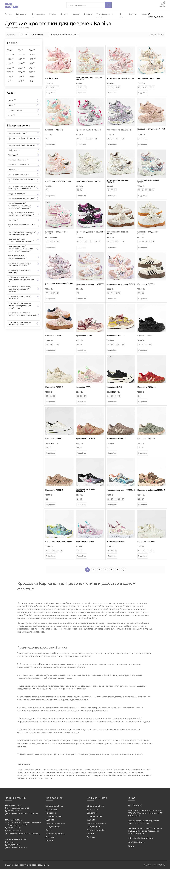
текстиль (13, 220)
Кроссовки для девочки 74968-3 (151, 130)
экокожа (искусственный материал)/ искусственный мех (22, 315)
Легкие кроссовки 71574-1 (148, 78)
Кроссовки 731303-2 (54, 387)
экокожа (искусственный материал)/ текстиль (19, 323)
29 (96, 139)
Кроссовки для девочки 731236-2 (117, 181)
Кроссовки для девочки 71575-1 (121, 284)
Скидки (64, 14)
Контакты (132, 14)
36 (81, 190)
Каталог (52, 14)
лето (11, 115)
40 (119, 396)
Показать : (10, 35)
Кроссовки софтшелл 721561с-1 (59, 541)
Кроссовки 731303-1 (146, 336)
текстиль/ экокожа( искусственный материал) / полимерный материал (20, 248)
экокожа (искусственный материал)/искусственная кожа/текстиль (19, 305)
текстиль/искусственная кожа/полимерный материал (22, 233)
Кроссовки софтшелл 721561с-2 (151, 490)
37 (143, 139)
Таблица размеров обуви (105, 15)
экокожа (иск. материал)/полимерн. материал (19, 264)
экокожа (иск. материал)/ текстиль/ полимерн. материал (22, 279)
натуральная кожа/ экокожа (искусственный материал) (21, 214)
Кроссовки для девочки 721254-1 (56, 233)
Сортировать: (38, 35)
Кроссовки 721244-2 (54, 130)
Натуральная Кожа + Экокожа (21, 139)
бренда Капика (37, 769)
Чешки (49, 840)
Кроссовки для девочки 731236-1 (148, 181)
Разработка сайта (150, 865)
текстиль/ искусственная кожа (22, 226)
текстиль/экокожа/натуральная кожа (17, 257)
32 (112, 190)
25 (54, 87)
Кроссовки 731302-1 (146, 438)
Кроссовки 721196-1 (53, 336)
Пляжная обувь (53, 816)
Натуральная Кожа (17, 133)
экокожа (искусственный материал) (19, 297)
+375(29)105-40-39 (13, 845)
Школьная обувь (54, 806)
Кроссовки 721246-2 (85, 541)
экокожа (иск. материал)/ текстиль (19, 271)
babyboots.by (19, 865)
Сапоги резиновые (55, 823)
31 (108, 190)
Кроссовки (51, 813)
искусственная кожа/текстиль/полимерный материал (22, 187)
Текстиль (13, 155)
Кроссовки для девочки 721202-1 (148, 233)
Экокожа (13, 169)
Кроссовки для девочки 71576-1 (90, 284)
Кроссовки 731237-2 (115, 336)
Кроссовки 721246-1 (115, 541)
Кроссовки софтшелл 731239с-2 (121, 490)
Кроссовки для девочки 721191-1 (59, 284)
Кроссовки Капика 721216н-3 (119, 130)
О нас (121, 15)
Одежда (50, 820)
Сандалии (92, 813)
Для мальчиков (38, 14)
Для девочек (21, 14)
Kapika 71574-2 (51, 78)
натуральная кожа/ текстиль (21, 198)
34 (47, 190)
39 (146, 139)
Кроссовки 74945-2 (54, 438)
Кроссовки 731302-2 (54, 490)
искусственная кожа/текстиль (21, 180)
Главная (8, 14)
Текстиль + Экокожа (18, 160)
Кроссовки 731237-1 (84, 336)
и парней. (146, 769)
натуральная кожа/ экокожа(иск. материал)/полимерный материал (19, 205)
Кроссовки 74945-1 (115, 387)
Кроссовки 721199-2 (146, 541)
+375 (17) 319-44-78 (14, 830)
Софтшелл (14, 150)
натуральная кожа (17, 193)
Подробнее (50, 93)
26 (78, 87)
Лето (11, 105)
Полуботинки (53, 827)
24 (50, 87)
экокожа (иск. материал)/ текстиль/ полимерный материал (19, 289)
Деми (12, 100)
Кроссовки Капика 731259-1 (88, 181)
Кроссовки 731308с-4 (146, 387)
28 (85, 87)
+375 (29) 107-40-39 (14, 828)
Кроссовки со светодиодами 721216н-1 (89, 78)
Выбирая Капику (89, 775)
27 (58, 87)
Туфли (49, 830)
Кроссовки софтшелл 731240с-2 (85, 490)
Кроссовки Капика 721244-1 (88, 130)
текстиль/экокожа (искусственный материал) (21, 240)
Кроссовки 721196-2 (146, 284)
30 (47, 139)
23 (47, 87)
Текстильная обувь (55, 833)
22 (78, 396)
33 (78, 190)
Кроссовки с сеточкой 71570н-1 (120, 78)
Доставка (88, 14)
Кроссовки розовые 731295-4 (58, 181)
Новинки (75, 14)
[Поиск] (108, 5)
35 (139, 139)
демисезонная (16, 110)
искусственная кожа (18, 174)
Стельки (50, 837)
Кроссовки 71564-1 (84, 387)
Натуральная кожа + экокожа (22, 145)
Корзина (144, 14)
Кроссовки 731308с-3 (85, 438)
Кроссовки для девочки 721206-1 (117, 233)
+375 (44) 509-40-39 (14, 811)
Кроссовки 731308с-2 (116, 438)
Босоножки (52, 809)
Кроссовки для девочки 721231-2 (90, 233)
